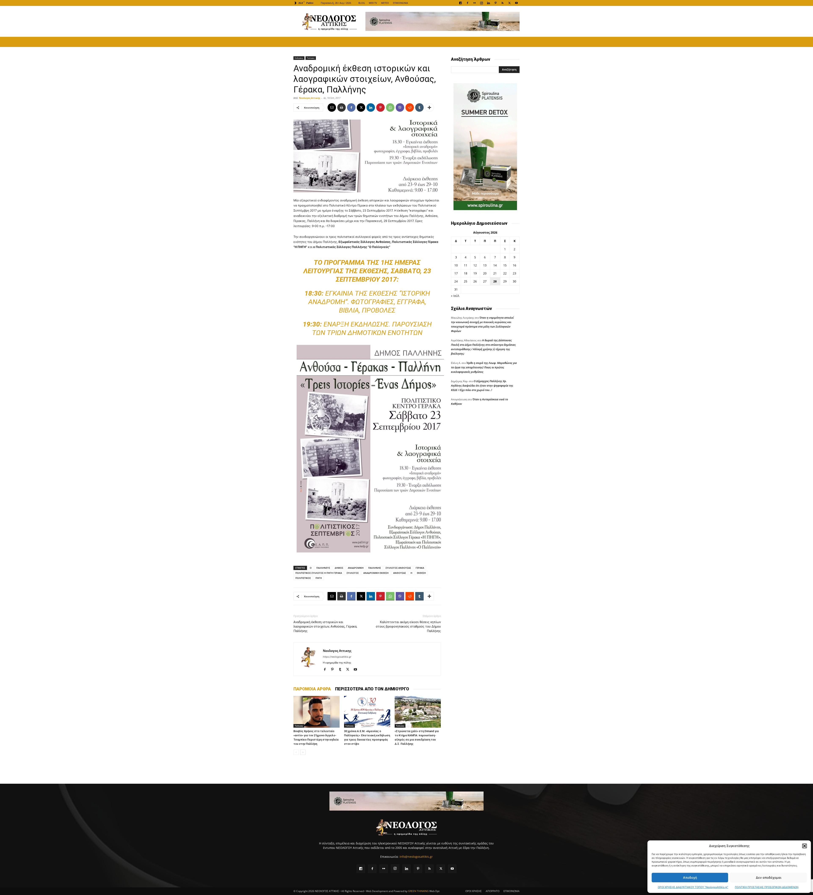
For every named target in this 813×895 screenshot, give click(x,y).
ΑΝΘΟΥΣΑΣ (399, 572)
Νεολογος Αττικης (309, 97)
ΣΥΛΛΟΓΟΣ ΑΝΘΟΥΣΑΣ (398, 567)
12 (475, 265)
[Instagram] (481, 3)
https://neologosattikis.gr (337, 656)
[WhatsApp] (390, 107)
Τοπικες (311, 57)
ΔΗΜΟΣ (339, 567)
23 (514, 273)
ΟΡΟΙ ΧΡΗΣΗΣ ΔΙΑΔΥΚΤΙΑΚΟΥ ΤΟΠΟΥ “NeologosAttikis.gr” (693, 887)
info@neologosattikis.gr (416, 857)
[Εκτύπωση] (341, 107)
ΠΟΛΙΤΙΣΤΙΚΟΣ (303, 578)
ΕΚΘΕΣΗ (421, 572)
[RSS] (502, 3)
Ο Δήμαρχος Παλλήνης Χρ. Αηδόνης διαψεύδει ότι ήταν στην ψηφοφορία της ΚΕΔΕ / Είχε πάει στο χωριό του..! (482, 385)
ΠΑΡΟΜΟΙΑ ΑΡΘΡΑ (312, 688)
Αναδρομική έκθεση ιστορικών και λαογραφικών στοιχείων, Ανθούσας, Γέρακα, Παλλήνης (325, 626)
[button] (804, 846)
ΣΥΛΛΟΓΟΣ (353, 572)
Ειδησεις (299, 57)
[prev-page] (296, 752)
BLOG (361, 2)
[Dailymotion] (460, 3)
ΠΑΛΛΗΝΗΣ (374, 567)
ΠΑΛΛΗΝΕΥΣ (323, 567)
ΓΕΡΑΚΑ (420, 567)
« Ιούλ (455, 296)
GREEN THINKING (418, 891)
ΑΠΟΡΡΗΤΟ (492, 891)
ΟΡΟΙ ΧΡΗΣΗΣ (473, 891)
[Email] (332, 107)
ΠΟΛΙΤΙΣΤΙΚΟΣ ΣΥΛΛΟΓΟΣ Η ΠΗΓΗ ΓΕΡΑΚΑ (318, 572)
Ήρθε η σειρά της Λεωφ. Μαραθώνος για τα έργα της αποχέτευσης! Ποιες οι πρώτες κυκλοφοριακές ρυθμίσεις (484, 367)
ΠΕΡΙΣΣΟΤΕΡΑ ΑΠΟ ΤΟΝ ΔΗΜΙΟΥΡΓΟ (372, 688)
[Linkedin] (488, 3)
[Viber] (400, 107)
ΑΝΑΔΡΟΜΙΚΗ (356, 567)
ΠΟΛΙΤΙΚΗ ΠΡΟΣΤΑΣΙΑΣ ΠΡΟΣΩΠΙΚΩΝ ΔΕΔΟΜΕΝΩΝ (766, 887)
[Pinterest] (495, 3)
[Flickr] (474, 3)
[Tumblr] (419, 107)
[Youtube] (516, 3)
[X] (509, 3)
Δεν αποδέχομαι (768, 878)
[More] (429, 107)
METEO (385, 2)
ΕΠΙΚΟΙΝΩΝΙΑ (400, 2)
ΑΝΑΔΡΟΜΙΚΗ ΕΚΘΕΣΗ (376, 572)
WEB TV (373, 2)
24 (456, 281)
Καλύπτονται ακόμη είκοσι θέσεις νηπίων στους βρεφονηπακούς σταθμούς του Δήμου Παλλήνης (408, 626)
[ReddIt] (409, 107)
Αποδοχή (690, 878)
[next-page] (303, 752)
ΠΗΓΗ (318, 578)
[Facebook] (467, 3)
